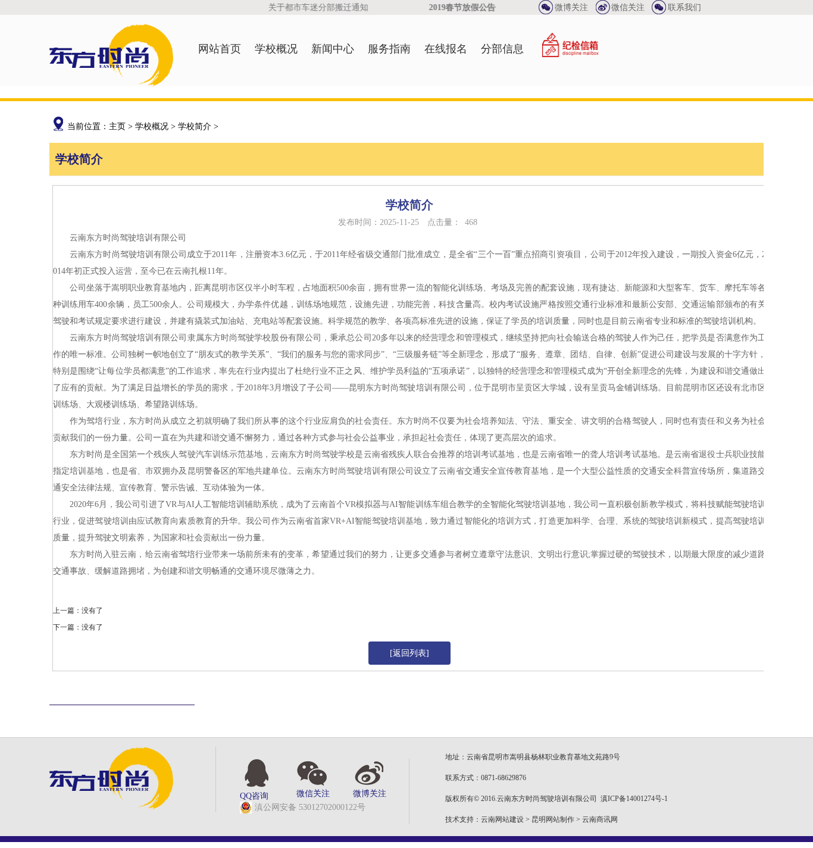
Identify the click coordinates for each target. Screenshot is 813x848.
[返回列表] (409, 653)
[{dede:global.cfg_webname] (111, 84)
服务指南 (389, 49)
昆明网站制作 (552, 819)
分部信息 (502, 49)
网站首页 (219, 49)
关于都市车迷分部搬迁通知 (313, 7)
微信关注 (628, 7)
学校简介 (194, 126)
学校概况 (276, 49)
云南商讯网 (600, 819)
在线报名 (445, 49)
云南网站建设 (502, 819)
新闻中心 (332, 49)
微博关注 (571, 7)
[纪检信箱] (570, 49)
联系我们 (684, 7)
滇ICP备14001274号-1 (634, 798)
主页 (117, 126)
